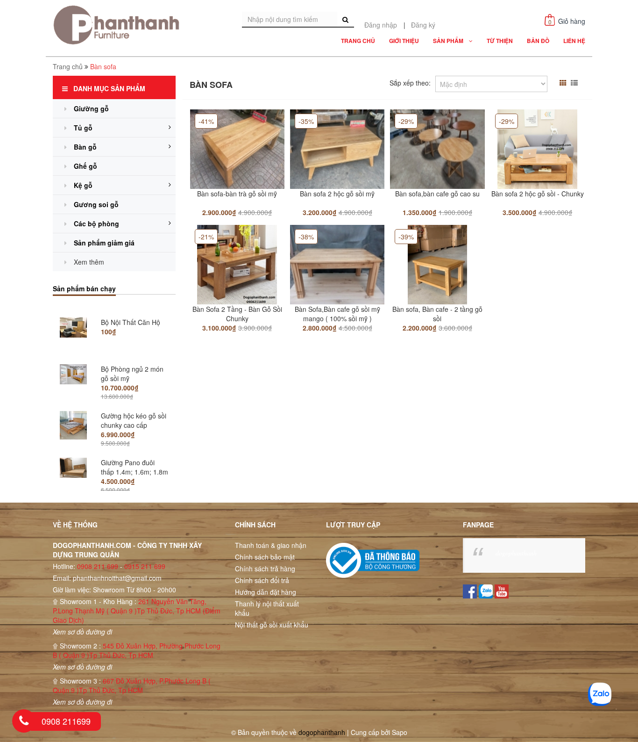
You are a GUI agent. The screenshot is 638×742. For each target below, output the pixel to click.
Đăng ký (423, 24)
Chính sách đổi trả (262, 580)
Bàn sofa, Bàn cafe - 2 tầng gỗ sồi (437, 313)
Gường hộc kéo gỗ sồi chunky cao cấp (133, 411)
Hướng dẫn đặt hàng (265, 592)
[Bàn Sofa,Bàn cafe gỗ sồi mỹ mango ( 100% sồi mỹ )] (337, 263)
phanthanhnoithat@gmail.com (117, 578)
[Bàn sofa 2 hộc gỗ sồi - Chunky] (537, 148)
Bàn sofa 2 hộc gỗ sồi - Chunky (537, 193)
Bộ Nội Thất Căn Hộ (130, 313)
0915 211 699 (144, 566)
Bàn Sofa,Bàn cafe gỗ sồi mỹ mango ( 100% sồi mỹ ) (337, 313)
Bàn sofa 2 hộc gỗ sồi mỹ (337, 193)
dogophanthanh (516, 552)
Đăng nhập (380, 24)
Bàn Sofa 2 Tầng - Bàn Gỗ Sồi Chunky (237, 313)
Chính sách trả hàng (265, 568)
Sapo (399, 732)
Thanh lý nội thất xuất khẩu (267, 608)
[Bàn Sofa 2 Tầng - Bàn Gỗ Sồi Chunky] (237, 263)
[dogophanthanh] (119, 24)
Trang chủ (68, 66)
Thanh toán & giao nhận (270, 545)
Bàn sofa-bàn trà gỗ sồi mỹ (237, 193)
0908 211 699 (97, 566)
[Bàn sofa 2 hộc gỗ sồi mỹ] (337, 148)
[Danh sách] (575, 82)
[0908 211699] (23, 721)
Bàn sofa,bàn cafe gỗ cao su (437, 193)
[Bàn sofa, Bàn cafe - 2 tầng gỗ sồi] (438, 263)
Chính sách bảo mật (265, 557)
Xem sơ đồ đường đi (82, 631)
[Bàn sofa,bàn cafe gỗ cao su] (437, 148)
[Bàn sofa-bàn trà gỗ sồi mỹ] (237, 148)
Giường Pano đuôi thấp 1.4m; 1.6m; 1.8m (134, 458)
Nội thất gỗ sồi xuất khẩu (271, 624)
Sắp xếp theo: (410, 82)
